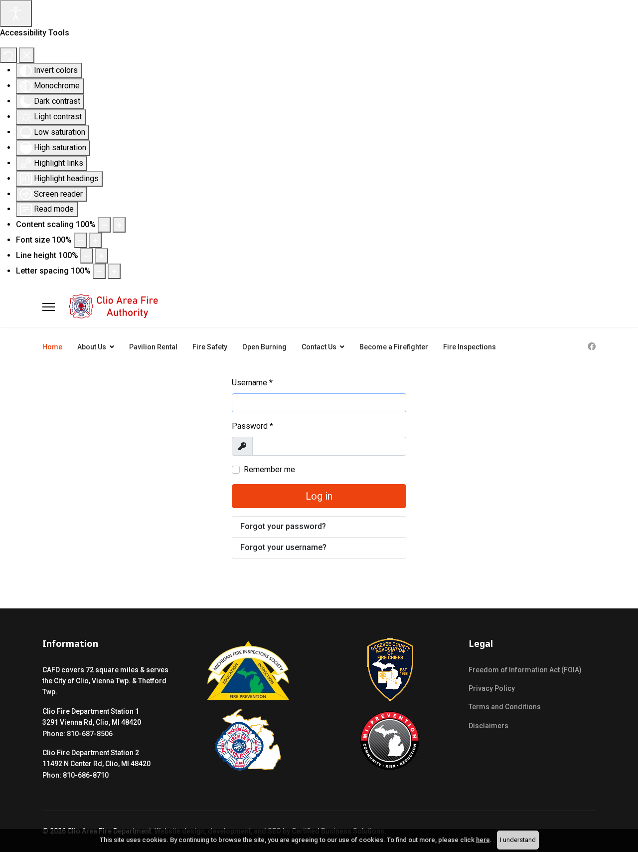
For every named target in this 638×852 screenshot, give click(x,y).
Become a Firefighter (393, 347)
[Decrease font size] (80, 240)
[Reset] (8, 55)
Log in (319, 496)
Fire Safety (209, 347)
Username (252, 382)
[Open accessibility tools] (16, 13)
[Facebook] (592, 346)
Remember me (269, 469)
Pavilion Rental (153, 347)
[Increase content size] (119, 225)
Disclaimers (488, 726)
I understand (518, 840)
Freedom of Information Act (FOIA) (525, 670)
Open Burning (264, 347)
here (483, 840)
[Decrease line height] (86, 256)
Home (52, 347)
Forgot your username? (283, 547)
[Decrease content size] (104, 225)
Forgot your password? (283, 526)
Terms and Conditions (505, 707)
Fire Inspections (469, 347)
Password (252, 426)
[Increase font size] (95, 240)
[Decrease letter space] (99, 271)
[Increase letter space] (114, 271)
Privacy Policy (492, 688)
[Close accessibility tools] (26, 55)
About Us (91, 347)
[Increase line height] (101, 256)
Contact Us (319, 347)
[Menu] (48, 307)
